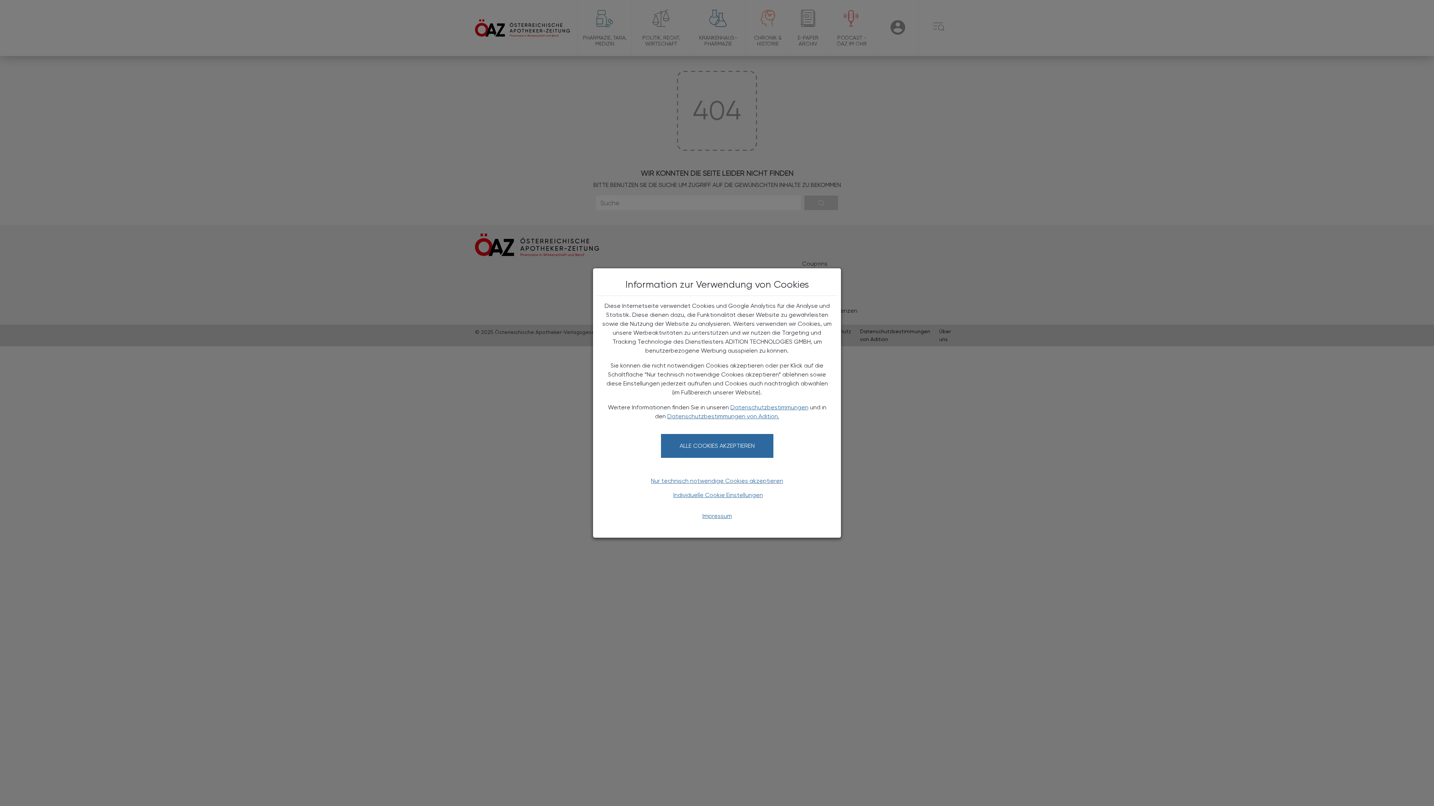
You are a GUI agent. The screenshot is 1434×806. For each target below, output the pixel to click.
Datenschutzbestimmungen (769, 407)
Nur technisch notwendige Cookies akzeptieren (717, 480)
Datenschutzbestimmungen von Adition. (723, 416)
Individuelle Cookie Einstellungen (718, 495)
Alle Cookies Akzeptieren (717, 445)
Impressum (717, 515)
